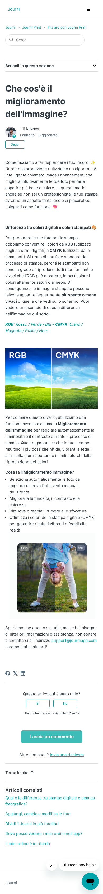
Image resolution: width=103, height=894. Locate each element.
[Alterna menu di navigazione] (88, 9)
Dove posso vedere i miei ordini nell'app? (43, 833)
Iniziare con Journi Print (67, 27)
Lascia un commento (52, 736)
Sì (37, 703)
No (65, 703)
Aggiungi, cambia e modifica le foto (38, 813)
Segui (15, 144)
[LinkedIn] (23, 673)
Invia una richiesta (67, 754)
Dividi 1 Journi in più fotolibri (32, 823)
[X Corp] (15, 673)
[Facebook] (7, 673)
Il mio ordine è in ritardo (27, 843)
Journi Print (31, 27)
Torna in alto (17, 772)
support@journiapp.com (74, 640)
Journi (10, 27)
